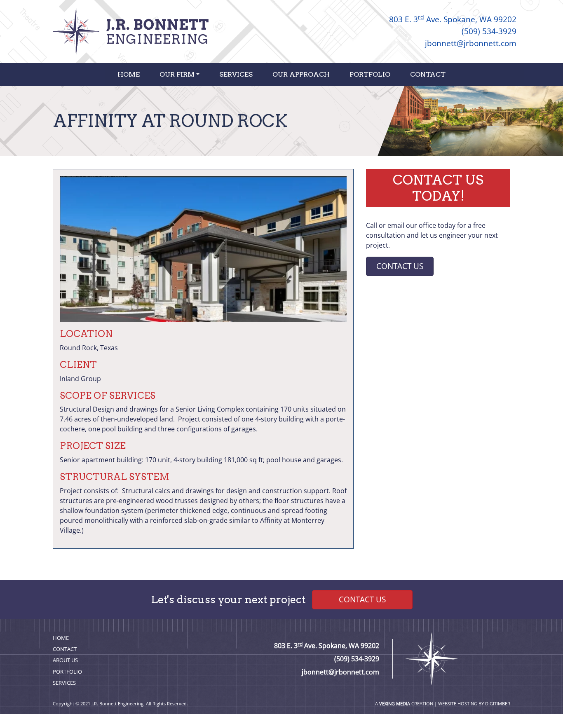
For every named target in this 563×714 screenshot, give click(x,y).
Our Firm (177, 74)
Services (236, 74)
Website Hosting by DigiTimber (474, 703)
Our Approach (301, 74)
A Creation (404, 703)
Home (128, 74)
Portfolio (370, 74)
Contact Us (399, 266)
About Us (65, 660)
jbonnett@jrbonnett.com (470, 43)
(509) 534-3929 (489, 31)
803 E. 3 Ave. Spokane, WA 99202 (452, 19)
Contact (428, 74)
